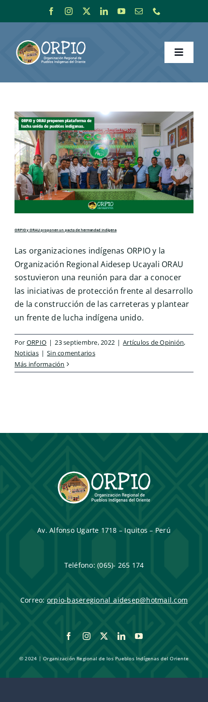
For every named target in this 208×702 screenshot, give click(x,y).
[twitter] (86, 11)
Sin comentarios (71, 353)
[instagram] (69, 11)
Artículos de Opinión (153, 342)
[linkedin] (104, 11)
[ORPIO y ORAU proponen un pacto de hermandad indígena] (104, 162)
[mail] (139, 11)
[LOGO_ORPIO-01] (51, 40)
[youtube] (121, 11)
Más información (40, 364)
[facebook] (51, 11)
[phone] (157, 11)
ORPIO (36, 342)
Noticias (27, 353)
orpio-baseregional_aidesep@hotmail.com (117, 600)
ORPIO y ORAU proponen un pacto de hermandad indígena (66, 229)
